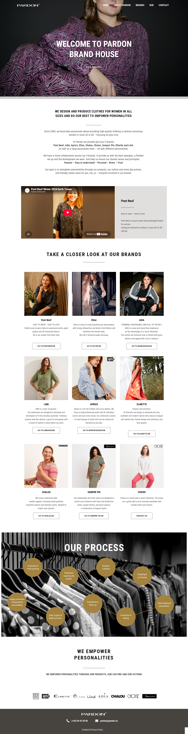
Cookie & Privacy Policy (92, 730)
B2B (152, 5)
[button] (141, 516)
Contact (164, 5)
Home (106, 5)
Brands (140, 5)
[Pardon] (28, 5)
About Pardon (122, 5)
